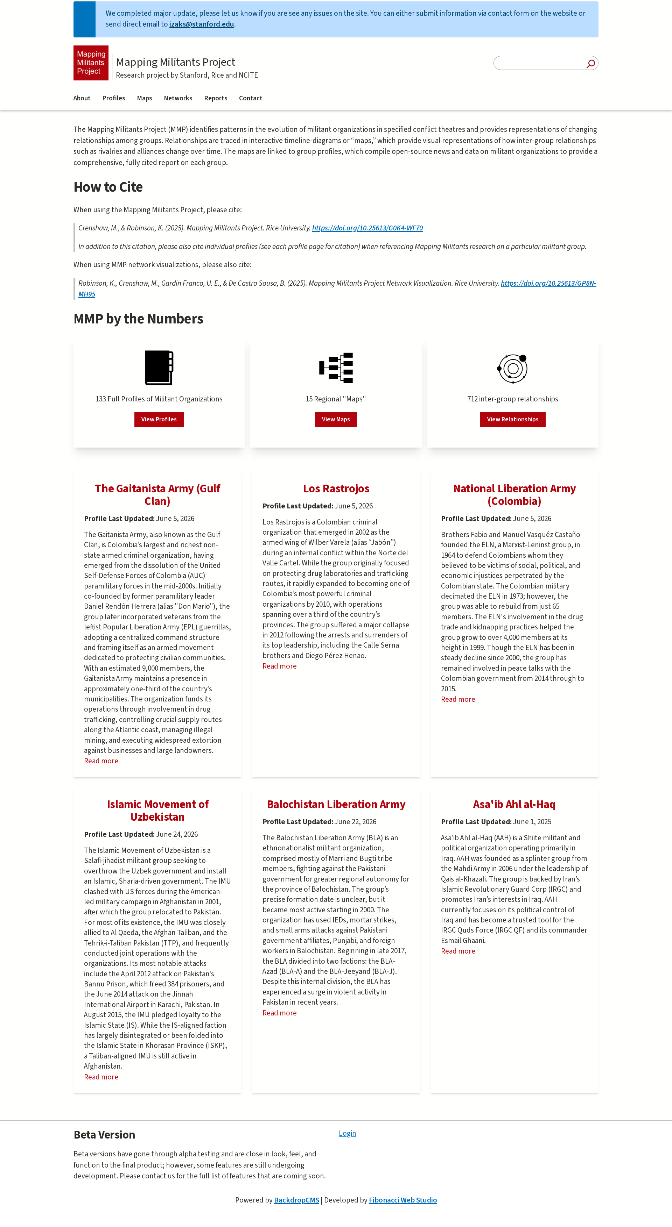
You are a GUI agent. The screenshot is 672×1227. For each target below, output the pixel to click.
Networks (178, 98)
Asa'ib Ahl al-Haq (514, 804)
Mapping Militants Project (175, 62)
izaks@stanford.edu (201, 24)
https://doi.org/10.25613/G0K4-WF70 (367, 228)
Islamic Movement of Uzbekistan (158, 810)
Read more (116, 761)
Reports (215, 98)
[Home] (91, 62)
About (82, 98)
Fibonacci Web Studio (403, 1200)
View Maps (336, 419)
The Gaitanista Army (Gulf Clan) (157, 494)
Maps (144, 98)
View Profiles (159, 419)
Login (347, 1133)
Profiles (113, 98)
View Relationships (513, 419)
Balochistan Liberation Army (336, 804)
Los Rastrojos (336, 488)
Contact (250, 98)
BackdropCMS (296, 1200)
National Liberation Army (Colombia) (514, 494)
